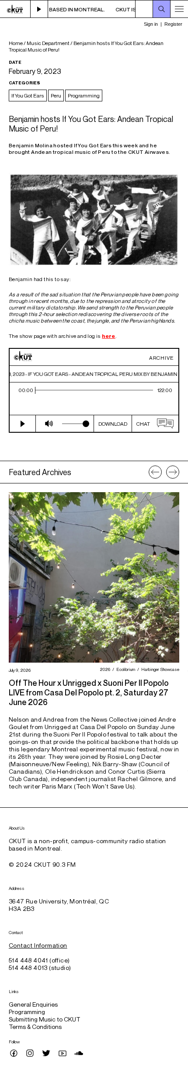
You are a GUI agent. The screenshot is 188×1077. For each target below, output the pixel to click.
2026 (103, 669)
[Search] (162, 9)
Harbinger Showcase (159, 669)
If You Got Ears (27, 95)
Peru (56, 95)
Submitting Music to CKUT (44, 1019)
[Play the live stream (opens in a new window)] (39, 9)
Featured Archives (40, 472)
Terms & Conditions (35, 1026)
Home (16, 43)
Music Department (48, 43)
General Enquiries (33, 1004)
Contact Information (38, 945)
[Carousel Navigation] (164, 472)
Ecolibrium (124, 669)
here (108, 336)
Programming (84, 95)
